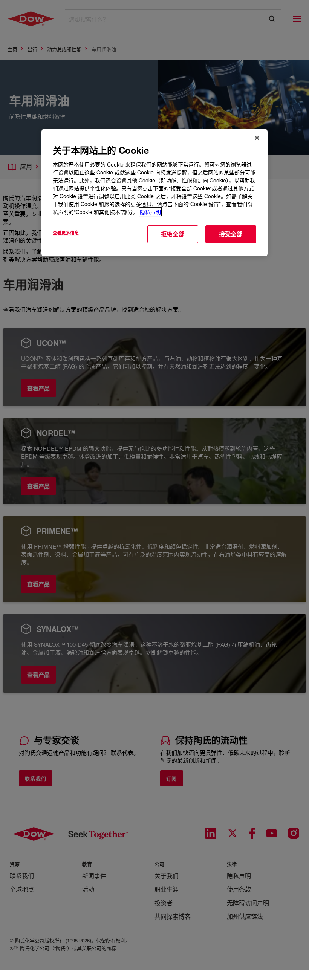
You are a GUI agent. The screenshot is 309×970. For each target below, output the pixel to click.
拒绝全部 (173, 234)
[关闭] (257, 138)
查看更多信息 (66, 232)
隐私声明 (150, 212)
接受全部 (231, 234)
